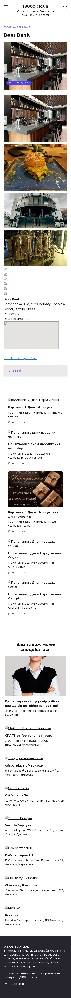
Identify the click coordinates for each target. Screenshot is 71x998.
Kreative (11, 915)
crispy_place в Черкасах (24, 765)
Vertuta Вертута (18, 825)
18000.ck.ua (35, 6)
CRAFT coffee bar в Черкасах (28, 735)
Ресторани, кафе (19, 82)
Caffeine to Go (16, 795)
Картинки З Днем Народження (33, 407)
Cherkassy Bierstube (21, 885)
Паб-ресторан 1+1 (19, 855)
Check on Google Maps (20, 358)
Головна (9, 27)
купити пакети (14, 983)
